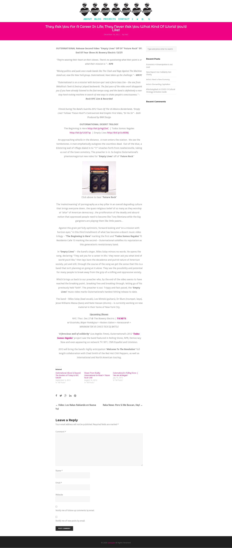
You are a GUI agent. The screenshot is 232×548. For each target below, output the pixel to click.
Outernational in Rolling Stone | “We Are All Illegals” (125, 374)
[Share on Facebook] (56, 395)
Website (59, 494)
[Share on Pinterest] (75, 395)
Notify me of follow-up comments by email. (75, 510)
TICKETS (121, 318)
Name (59, 470)
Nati (126, 34)
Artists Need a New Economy (158, 79)
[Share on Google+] (65, 395)
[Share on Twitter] (61, 395)
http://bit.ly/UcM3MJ (118, 132)
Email (59, 482)
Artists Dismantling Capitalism (158, 84)
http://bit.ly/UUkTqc (81, 132)
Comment (61, 431)
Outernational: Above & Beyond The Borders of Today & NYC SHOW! (68, 375)
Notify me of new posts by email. (70, 520)
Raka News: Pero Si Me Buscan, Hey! (123, 404)
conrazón (111, 542)
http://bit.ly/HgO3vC (98, 128)
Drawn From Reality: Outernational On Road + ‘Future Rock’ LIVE (97, 375)
